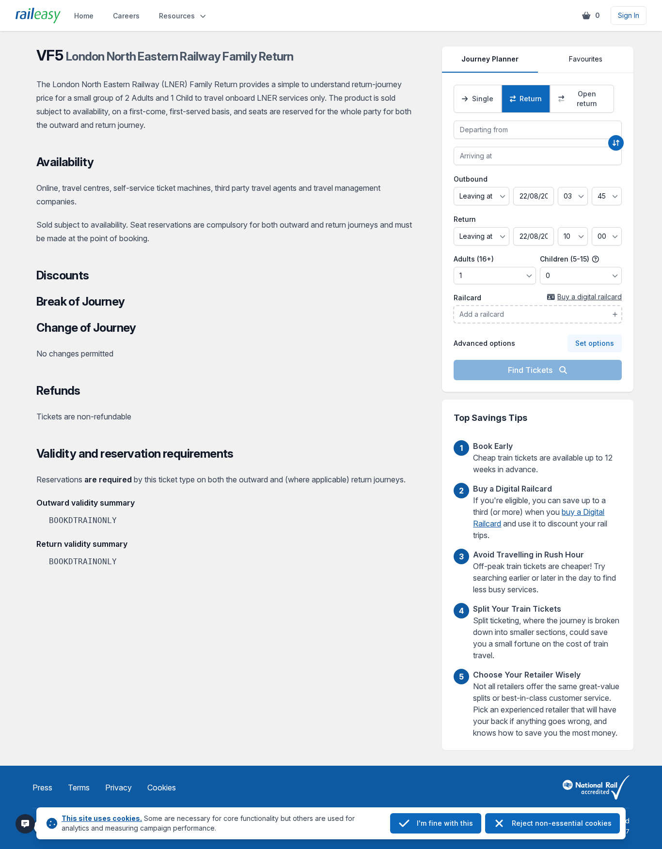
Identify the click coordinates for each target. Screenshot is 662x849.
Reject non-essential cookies (562, 823)
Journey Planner (490, 59)
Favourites (585, 59)
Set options (594, 343)
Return (465, 219)
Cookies (161, 787)
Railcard (467, 297)
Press (42, 787)
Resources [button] (177, 16)
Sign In (628, 15)
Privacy (118, 787)
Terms (79, 787)
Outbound (471, 179)
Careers (126, 16)
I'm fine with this (445, 823)
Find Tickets (531, 370)
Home (84, 16)
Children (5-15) (565, 259)
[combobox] (537, 130)
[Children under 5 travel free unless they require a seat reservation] (595, 259)
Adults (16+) (474, 259)
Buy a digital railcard (589, 297)
